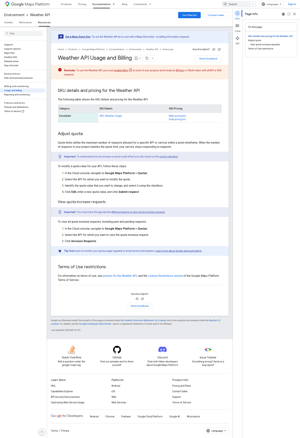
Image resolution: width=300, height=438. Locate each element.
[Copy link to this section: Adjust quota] (86, 134)
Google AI (174, 416)
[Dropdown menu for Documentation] (115, 4)
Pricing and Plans (181, 385)
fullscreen (289, 14)
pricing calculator (169, 156)
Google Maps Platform (93, 49)
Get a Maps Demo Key (77, 36)
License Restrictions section (165, 275)
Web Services (118, 402)
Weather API (40, 15)
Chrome (110, 416)
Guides (8, 22)
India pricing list (177, 119)
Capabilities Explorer (62, 391)
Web (113, 397)
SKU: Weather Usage (110, 115)
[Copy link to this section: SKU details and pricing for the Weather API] (143, 91)
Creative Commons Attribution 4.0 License (145, 320)
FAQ (53, 385)
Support (176, 397)
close (294, 14)
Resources (44, 22)
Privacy (65, 430)
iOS (113, 391)
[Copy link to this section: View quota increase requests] (109, 202)
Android (115, 385)
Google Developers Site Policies (95, 324)
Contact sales (216, 15)
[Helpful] (213, 49)
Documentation (101, 4)
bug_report (283, 14)
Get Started (189, 15)
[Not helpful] (219, 49)
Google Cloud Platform (150, 416)
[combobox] (239, 4)
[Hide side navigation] (41, 431)
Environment (14, 15)
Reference (25, 22)
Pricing (82, 4)
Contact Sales (180, 391)
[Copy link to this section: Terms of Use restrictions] (109, 267)
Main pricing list (177, 115)
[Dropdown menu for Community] (151, 4)
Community (140, 4)
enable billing (121, 70)
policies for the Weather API (120, 275)
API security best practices (65, 397)
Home (61, 49)
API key (180, 70)
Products (66, 4)
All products (193, 416)
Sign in (292, 4)
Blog (124, 4)
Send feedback (208, 58)
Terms (54, 430)
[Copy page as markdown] (147, 58)
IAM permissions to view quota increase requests (138, 212)
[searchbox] (23, 33)
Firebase (126, 416)
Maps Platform (37, 4)
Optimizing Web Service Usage (67, 402)
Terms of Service (181, 402)
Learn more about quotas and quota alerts (178, 251)
